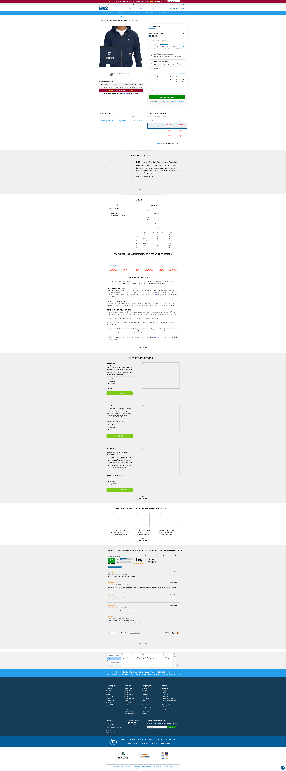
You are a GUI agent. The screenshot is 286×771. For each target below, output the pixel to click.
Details (146, 1)
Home (100, 17)
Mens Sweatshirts (115, 17)
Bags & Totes (127, 707)
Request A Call (109, 705)
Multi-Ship (164, 690)
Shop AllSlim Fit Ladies (173, 269)
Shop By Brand (149, 13)
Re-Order (108, 698)
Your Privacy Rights (146, 709)
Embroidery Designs (169, 700)
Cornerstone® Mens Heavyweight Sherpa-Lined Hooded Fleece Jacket (107, 120)
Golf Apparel (127, 709)
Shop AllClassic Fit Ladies (149, 269)
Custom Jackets (128, 688)
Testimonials (145, 694)
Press (143, 702)
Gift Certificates (166, 707)
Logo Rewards (145, 698)
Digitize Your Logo (167, 702)
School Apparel (166, 705)
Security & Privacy (146, 707)
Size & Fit (182, 73)
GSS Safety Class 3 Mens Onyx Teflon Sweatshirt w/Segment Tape (138, 120)
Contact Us (108, 707)
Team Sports (162, 13)
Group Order (165, 696)
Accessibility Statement (167, 766)
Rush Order (120, 13)
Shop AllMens (137, 269)
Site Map (144, 713)
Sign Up (171, 727)
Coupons (108, 694)
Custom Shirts (127, 696)
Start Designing (167, 97)
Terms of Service (124, 766)
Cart (183, 8)
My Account (109, 688)
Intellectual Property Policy (134, 766)
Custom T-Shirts (128, 694)
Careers (144, 692)
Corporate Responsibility (148, 705)
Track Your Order (128, 4)
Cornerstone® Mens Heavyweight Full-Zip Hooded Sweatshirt (122, 120)
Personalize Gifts (128, 711)
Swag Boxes (165, 688)
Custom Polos (127, 692)
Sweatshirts (106, 17)
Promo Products (134, 13)
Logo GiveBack (145, 696)
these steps (156, 337)
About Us (144, 690)
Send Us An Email (118, 727)
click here (155, 294)
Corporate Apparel (129, 713)
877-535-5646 (112, 4)
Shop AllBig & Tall (125, 269)
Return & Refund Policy (156, 766)
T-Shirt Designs (168, 698)
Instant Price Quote (179, 101)
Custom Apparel (106, 13)
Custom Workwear (129, 698)
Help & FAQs (109, 702)
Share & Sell (165, 692)
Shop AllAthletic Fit (161, 269)
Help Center (138, 4)
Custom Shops (165, 694)
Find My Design (109, 690)
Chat (120, 4)
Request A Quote (110, 700)
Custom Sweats (128, 690)
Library (143, 700)
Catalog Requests (166, 709)
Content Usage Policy (146, 766)
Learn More (152, 28)
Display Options (125, 632)
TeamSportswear (128, 705)
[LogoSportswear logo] (103, 9)
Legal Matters (145, 711)
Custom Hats (127, 700)
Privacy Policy (116, 766)
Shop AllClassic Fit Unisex (113, 269)
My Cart (108, 692)
